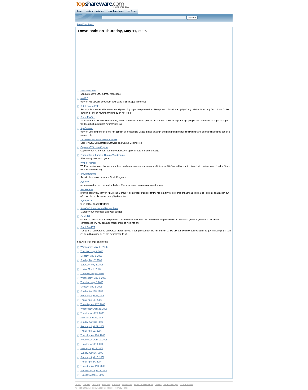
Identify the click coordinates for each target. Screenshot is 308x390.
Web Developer (170, 384)
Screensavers (186, 384)
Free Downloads (85, 24)
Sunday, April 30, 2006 (91, 291)
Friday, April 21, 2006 (91, 331)
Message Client (88, 90)
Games (86, 384)
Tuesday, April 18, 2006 (92, 344)
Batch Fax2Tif (87, 227)
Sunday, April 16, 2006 (91, 353)
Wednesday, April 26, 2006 (93, 308)
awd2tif (84, 98)
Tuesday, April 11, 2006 (92, 375)
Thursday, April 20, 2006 (92, 335)
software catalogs (95, 11)
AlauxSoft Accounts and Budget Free (99, 208)
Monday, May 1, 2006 (91, 286)
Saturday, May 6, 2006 (91, 264)
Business (106, 384)
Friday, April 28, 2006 (91, 300)
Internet (116, 384)
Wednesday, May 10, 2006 (93, 247)
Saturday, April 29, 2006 (92, 295)
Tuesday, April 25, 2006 (92, 313)
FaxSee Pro (86, 189)
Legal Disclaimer (105, 388)
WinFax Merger (88, 163)
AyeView (84, 181)
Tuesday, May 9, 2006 (91, 251)
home (80, 11)
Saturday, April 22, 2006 (92, 326)
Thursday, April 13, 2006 (92, 366)
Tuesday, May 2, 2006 (91, 282)
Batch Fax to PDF (89, 106)
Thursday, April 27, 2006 (92, 304)
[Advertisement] (103, 60)
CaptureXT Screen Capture (94, 147)
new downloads (116, 11)
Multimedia (127, 384)
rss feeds (132, 11)
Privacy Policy (121, 388)
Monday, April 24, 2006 (91, 317)
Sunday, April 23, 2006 (91, 322)
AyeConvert (86, 128)
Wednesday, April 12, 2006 (93, 370)
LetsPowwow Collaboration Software (98, 139)
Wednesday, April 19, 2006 (93, 339)
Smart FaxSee (87, 117)
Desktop (96, 384)
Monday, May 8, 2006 (91, 256)
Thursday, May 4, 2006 (92, 273)
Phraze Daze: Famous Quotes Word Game (102, 155)
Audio (78, 384)
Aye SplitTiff (86, 200)
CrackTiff (85, 216)
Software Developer (143, 384)
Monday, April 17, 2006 (91, 348)
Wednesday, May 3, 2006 (93, 278)
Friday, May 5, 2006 (90, 269)
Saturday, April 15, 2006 (92, 357)
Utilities (158, 384)
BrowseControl (88, 174)
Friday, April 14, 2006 (91, 361)
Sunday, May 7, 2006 (91, 260)
